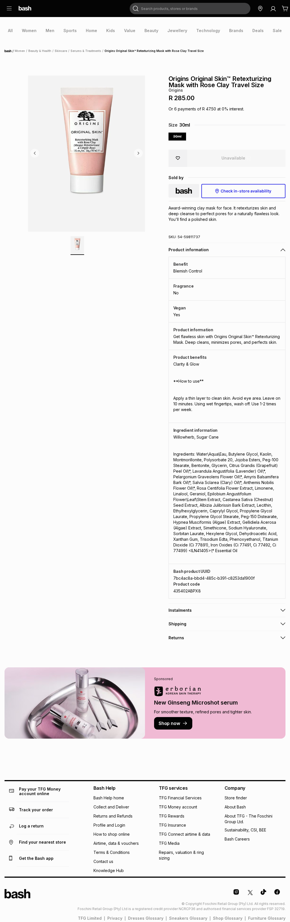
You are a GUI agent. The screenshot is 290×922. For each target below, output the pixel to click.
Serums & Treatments (86, 51)
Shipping (177, 623)
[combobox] (190, 8)
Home (10, 51)
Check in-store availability (246, 190)
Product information (189, 249)
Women (19, 51)
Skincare (61, 51)
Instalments (180, 610)
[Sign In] (273, 8)
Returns (176, 637)
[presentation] (10, 30)
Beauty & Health (39, 51)
